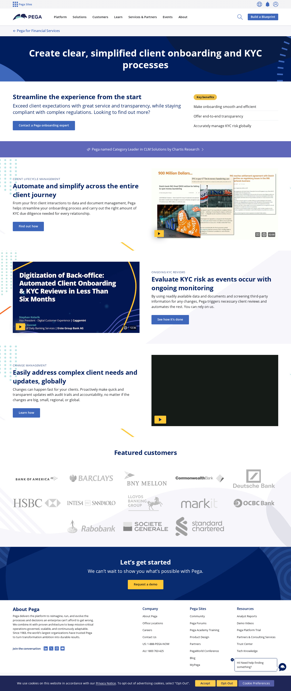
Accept (205, 683)
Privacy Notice (106, 683)
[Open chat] (282, 667)
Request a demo (145, 584)
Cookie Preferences (256, 683)
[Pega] (27, 17)
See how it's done (170, 319)
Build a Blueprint (263, 17)
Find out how (28, 226)
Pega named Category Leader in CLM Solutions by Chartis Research (145, 149)
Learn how (26, 413)
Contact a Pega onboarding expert (44, 125)
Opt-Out (227, 683)
